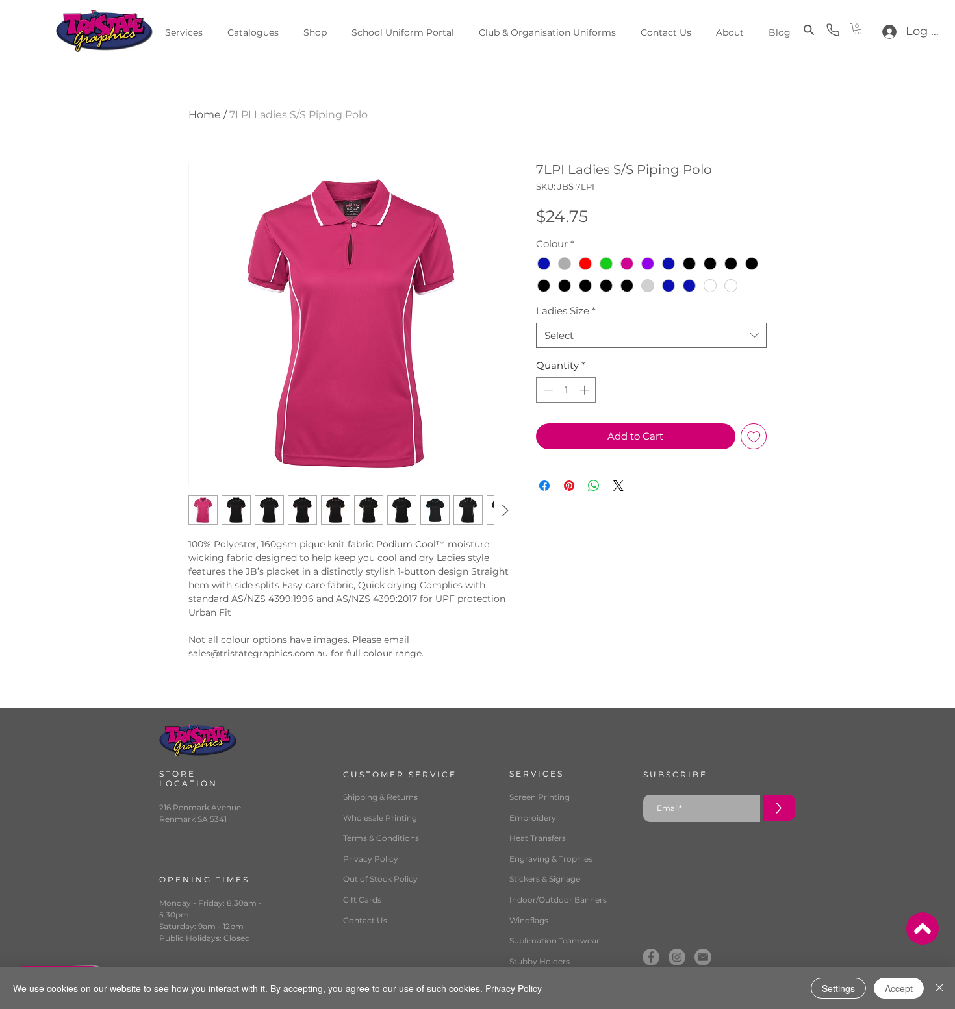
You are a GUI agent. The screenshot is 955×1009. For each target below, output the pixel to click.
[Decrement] (546, 390)
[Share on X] (618, 485)
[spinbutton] (566, 390)
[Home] (922, 928)
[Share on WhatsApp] (594, 485)
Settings (838, 988)
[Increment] (585, 390)
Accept (899, 988)
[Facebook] (651, 957)
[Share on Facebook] (544, 485)
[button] (807, 30)
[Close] (939, 988)
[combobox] (651, 335)
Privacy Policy (513, 988)
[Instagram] (676, 957)
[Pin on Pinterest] (569, 485)
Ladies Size (566, 311)
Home (204, 114)
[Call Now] (833, 30)
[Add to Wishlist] (754, 436)
